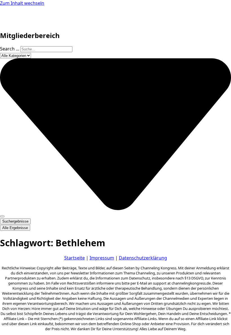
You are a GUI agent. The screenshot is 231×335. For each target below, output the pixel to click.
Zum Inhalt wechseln (22, 3)
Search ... (9, 49)
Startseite (74, 258)
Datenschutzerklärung (143, 258)
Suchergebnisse (15, 221)
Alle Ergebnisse (15, 228)
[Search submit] (2, 216)
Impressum (102, 258)
